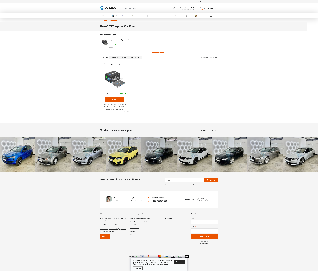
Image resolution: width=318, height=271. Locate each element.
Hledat (174, 8)
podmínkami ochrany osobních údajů (189, 185)
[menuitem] (105, 15)
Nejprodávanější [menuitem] (135, 57)
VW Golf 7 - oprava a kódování (108, 225)
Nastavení (138, 268)
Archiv (105, 236)
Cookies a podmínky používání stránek (140, 218)
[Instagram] (202, 199)
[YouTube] (206, 199)
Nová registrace (204, 241)
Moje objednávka (134, 228)
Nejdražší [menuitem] (124, 57)
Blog (131, 234)
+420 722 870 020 (188, 7)
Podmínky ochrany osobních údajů (139, 222)
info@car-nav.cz (158, 197)
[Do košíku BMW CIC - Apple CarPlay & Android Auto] (114, 99)
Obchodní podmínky (135, 225)
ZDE (166, 264)
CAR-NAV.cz (168, 218)
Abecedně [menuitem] (105, 57)
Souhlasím (179, 262)
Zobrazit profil (207, 130)
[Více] (213, 15)
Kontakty (132, 231)
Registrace (213, 2)
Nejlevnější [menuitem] (114, 57)
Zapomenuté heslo (204, 243)
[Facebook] (198, 199)
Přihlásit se (211, 180)
